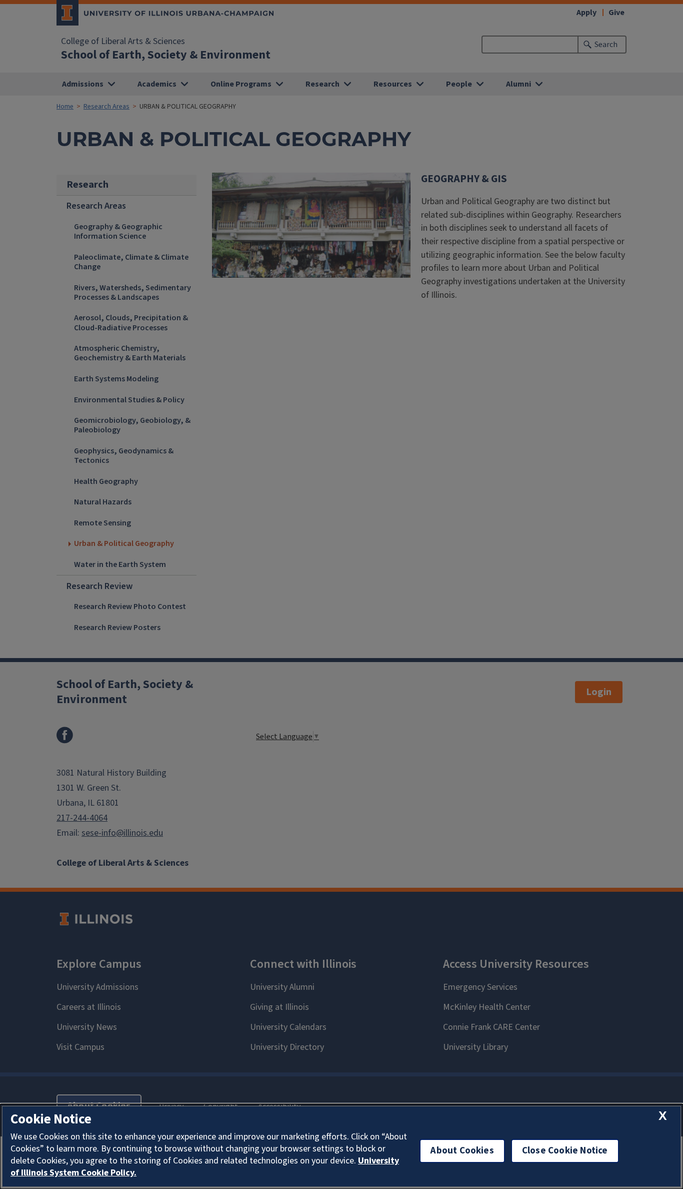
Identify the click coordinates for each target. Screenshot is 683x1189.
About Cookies (462, 1150)
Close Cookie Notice (565, 1150)
